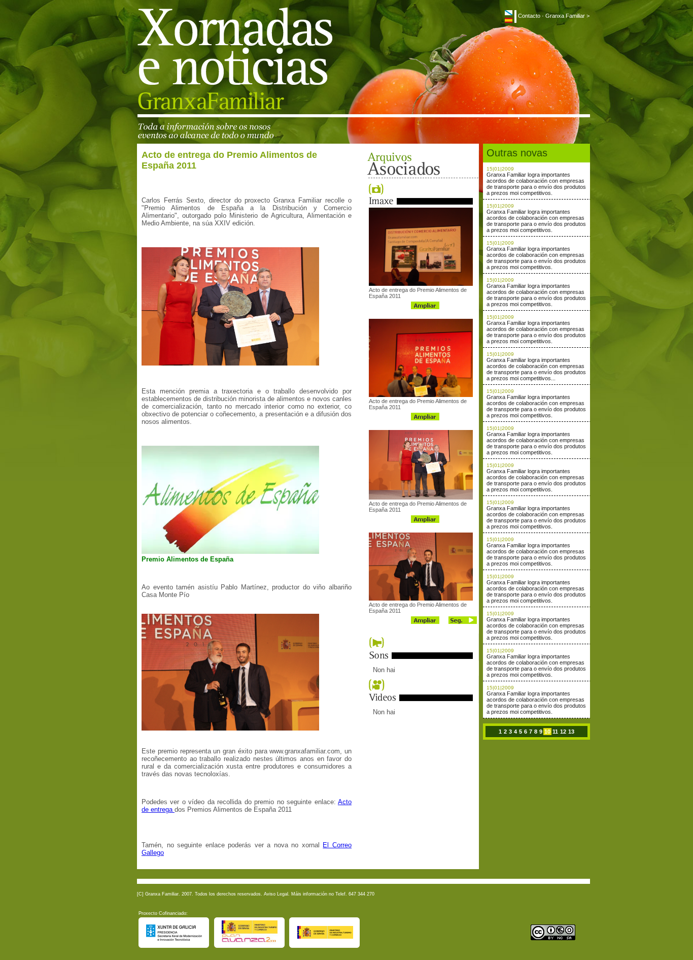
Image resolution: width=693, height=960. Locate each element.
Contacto (529, 16)
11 (555, 732)
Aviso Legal (276, 894)
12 (563, 732)
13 (571, 732)
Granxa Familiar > (567, 16)
